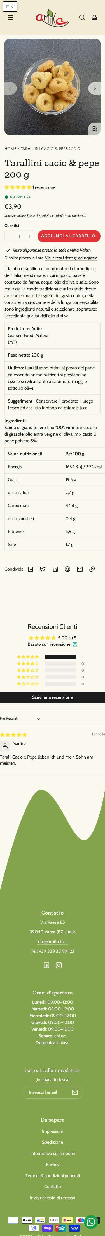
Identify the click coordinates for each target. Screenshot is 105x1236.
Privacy (52, 1164)
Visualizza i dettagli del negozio (71, 257)
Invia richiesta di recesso (52, 1197)
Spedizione (52, 1142)
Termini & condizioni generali (52, 1175)
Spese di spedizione (40, 215)
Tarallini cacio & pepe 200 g (50, 149)
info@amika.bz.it (52, 941)
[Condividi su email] (80, 569)
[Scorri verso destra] (94, 88)
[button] (82, 17)
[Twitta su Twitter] (43, 569)
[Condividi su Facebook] (30, 569)
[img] (13, 735)
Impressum (52, 1131)
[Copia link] (92, 569)
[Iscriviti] (75, 1092)
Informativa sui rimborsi (52, 1153)
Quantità (11, 225)
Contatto (52, 1186)
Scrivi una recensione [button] (52, 697)
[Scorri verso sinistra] (10, 88)
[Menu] (10, 17)
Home (10, 149)
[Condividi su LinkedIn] (55, 569)
